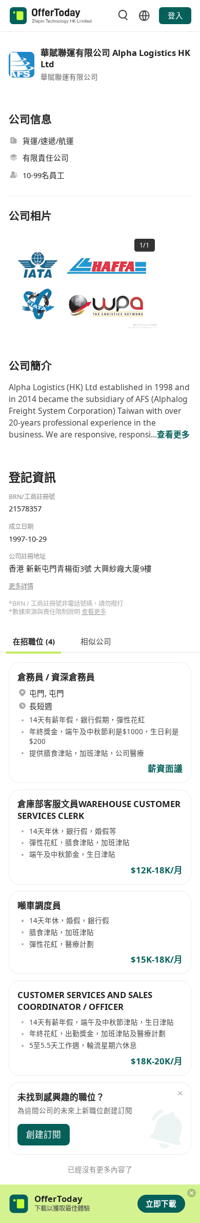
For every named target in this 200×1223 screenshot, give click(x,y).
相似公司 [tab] (96, 640)
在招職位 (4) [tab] (34, 640)
